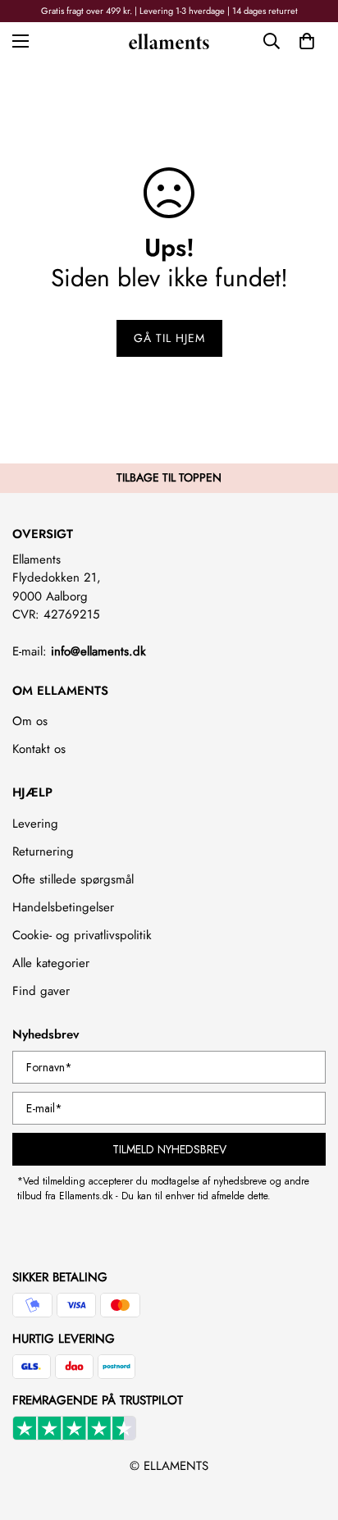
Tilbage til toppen (169, 477)
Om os (30, 721)
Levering (35, 824)
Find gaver (41, 991)
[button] (307, 41)
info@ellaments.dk (98, 651)
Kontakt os (39, 749)
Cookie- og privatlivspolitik (82, 935)
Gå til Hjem (169, 338)
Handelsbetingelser (63, 907)
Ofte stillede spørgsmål (73, 879)
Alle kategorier (50, 963)
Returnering (43, 851)
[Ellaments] (169, 40)
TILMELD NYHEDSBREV (169, 1149)
